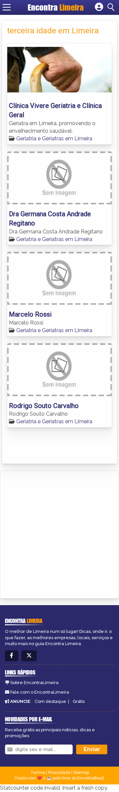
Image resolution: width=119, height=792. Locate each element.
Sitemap (81, 772)
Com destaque (50, 701)
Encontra (56, 7)
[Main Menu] (6, 7)
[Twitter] (29, 655)
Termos (37, 772)
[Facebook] (11, 655)
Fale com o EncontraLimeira (39, 692)
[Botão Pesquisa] (112, 7)
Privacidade (59, 772)
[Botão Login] (99, 7)
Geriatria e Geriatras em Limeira (54, 138)
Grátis (79, 701)
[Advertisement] (59, 533)
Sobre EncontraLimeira (34, 682)
